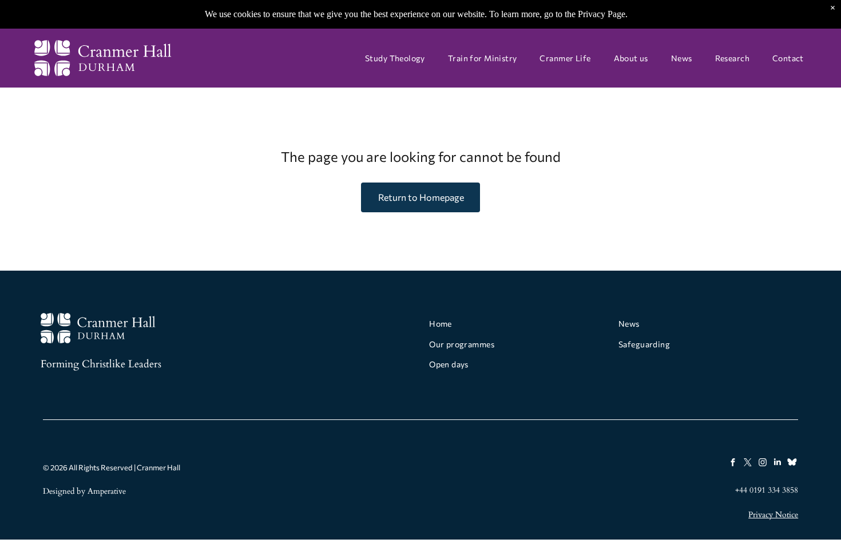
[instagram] (762, 463)
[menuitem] (395, 57)
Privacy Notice (773, 514)
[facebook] (733, 463)
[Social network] (792, 463)
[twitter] (747, 463)
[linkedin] (777, 463)
